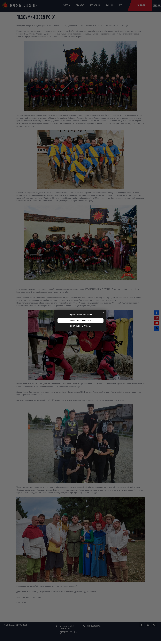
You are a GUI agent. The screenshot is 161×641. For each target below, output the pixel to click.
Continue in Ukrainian (80, 326)
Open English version (80, 320)
